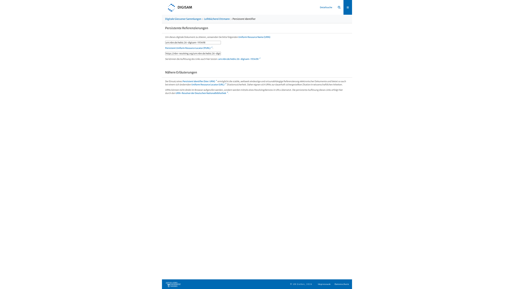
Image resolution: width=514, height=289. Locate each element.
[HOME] (178, 7)
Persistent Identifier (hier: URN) (199, 81)
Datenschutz (342, 284)
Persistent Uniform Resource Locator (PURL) (187, 48)
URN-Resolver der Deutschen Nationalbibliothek (201, 93)
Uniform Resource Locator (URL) (207, 84)
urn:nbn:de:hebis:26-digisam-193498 (238, 59)
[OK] (339, 7)
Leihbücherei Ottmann (217, 18)
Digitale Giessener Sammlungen (183, 18)
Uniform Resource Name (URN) (254, 37)
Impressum (324, 284)
